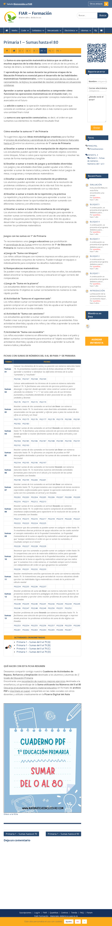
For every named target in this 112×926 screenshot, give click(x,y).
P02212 (34, 501)
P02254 (25, 625)
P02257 (51, 625)
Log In (37, 913)
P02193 (25, 445)
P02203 (25, 497)
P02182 (17, 423)
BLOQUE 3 (94, 239)
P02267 (68, 630)
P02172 (34, 402)
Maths (14, 30)
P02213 (42, 501)
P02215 (25, 519)
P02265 (51, 630)
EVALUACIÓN (96, 184)
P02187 (42, 441)
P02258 (59, 625)
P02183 (25, 423)
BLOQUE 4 (94, 221)
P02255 (34, 625)
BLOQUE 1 (94, 273)
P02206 (51, 497)
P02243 (59, 604)
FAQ (82, 913)
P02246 (17, 608)
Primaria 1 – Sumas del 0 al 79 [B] (33, 645)
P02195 (25, 462)
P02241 (42, 604)
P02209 (76, 497)
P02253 (17, 625)
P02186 (34, 441)
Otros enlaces (96, 4)
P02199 (25, 480)
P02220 (68, 519)
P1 (42, 50)
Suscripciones (25, 913)
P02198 (17, 480)
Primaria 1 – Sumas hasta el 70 (21, 833)
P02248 (34, 608)
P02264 (42, 630)
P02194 (17, 462)
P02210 (17, 501)
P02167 (25, 379)
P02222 (17, 523)
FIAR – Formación (35, 13)
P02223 (25, 523)
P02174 (17, 419)
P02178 (51, 419)
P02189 (59, 441)
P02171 (25, 402)
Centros (64, 913)
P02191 (76, 441)
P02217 (42, 519)
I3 (20, 50)
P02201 (42, 480)
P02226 (17, 546)
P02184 (17, 441)
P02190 (68, 441)
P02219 (59, 519)
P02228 (34, 546)
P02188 (51, 441)
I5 (34, 50)
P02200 (34, 480)
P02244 (68, 604)
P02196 (34, 462)
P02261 (17, 630)
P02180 (68, 419)
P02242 (51, 604)
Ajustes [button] (69, 921)
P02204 (34, 497)
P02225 (42, 523)
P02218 (51, 519)
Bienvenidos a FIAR (23, 4)
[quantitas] (88, 326)
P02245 (76, 604)
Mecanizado (53, 30)
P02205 (42, 497)
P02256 (42, 625)
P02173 (42, 402)
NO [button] (77, 921)
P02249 (42, 608)
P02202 (17, 497)
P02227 (25, 546)
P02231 (25, 569)
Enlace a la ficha (11, 814)
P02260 (76, 625)
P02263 (34, 630)
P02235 (25, 586)
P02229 (42, 546)
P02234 (17, 586)
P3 (58, 50)
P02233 (42, 569)
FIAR (45, 913)
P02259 (68, 625)
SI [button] (84, 921)
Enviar (97, 128)
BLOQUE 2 (94, 256)
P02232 (34, 569)
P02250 (51, 608)
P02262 (25, 630)
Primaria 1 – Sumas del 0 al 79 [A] (33, 642)
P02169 (42, 379)
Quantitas (54, 913)
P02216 (34, 519)
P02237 (42, 586)
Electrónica (70, 30)
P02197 (42, 462)
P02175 (25, 419)
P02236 (34, 586)
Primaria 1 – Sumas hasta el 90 (63, 833)
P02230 (17, 569)
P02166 (17, 379)
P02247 (25, 608)
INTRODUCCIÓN (97, 290)
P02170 (17, 402)
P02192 (17, 445)
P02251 (59, 608)
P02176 (34, 419)
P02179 (59, 419)
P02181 (76, 419)
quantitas (96, 197)
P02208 (68, 497)
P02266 (59, 630)
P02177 (42, 419)
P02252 (68, 608)
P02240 (34, 604)
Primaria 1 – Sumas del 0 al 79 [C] (33, 648)
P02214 (17, 519)
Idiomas (84, 30)
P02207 (59, 497)
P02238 (17, 604)
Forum (89, 913)
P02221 (76, 519)
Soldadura (36, 30)
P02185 (25, 441)
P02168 (34, 379)
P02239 (25, 604)
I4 (27, 50)
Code (23, 30)
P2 (50, 50)
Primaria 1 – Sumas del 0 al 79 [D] (34, 651)
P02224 (34, 523)
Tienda (74, 913)
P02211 (25, 501)
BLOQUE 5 (94, 204)
